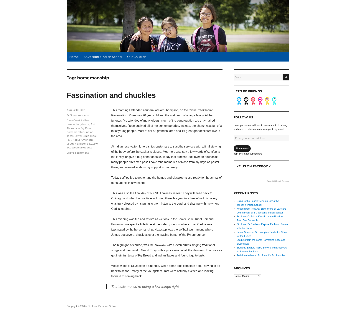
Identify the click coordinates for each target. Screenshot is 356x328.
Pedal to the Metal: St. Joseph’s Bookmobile (261, 255)
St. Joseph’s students (79, 147)
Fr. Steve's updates (78, 115)
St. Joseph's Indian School (102, 306)
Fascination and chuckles (111, 95)
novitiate (80, 143)
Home (74, 57)
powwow (92, 143)
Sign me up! (242, 148)
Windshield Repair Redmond (278, 181)
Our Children (136, 57)
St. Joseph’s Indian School (103, 57)
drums (85, 124)
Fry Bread (87, 128)
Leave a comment (78, 152)
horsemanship (75, 131)
